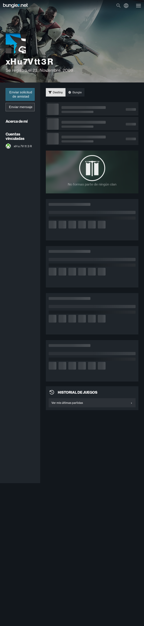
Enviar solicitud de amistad (20, 94)
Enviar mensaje (20, 107)
